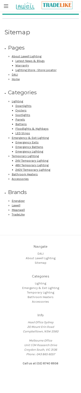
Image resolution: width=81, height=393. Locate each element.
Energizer (18, 201)
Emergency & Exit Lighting (30, 138)
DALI (15, 74)
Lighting (17, 101)
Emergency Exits (27, 142)
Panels (20, 119)
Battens (21, 124)
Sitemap (40, 263)
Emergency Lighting (29, 151)
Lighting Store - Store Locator (36, 70)
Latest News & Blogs (30, 61)
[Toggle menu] (6, 6)
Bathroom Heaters (25, 174)
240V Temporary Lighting (32, 170)
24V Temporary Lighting (31, 161)
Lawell (16, 205)
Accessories (20, 179)
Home (16, 79)
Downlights (23, 106)
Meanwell (18, 210)
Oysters (21, 110)
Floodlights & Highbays (32, 129)
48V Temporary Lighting (32, 165)
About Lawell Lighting (26, 56)
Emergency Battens (29, 147)
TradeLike (18, 214)
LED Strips (22, 133)
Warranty (22, 65)
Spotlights (22, 115)
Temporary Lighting (25, 156)
